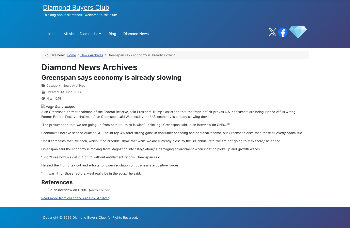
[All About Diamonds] (99, 33)
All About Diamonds (80, 34)
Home (52, 34)
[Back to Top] (343, 220)
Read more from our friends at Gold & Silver (75, 198)
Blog (112, 34)
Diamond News (136, 34)
